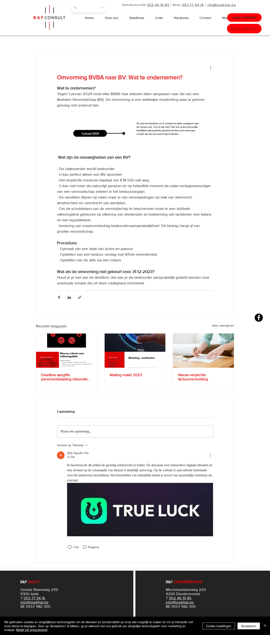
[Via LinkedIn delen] (69, 297)
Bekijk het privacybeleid (31, 630)
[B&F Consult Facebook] (259, 317)
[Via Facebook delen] (59, 297)
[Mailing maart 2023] (135, 351)
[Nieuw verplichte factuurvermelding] (203, 351)
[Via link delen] (80, 297)
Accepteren (248, 626)
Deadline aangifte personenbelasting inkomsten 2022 (65, 377)
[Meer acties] (210, 67)
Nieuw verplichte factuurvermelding (193, 377)
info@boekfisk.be (221, 5)
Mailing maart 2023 (126, 375)
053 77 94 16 (193, 5)
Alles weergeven (223, 325)
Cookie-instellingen (218, 626)
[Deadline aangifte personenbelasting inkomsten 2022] (66, 351)
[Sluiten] (264, 626)
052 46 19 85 (158, 5)
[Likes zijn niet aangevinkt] (70, 547)
